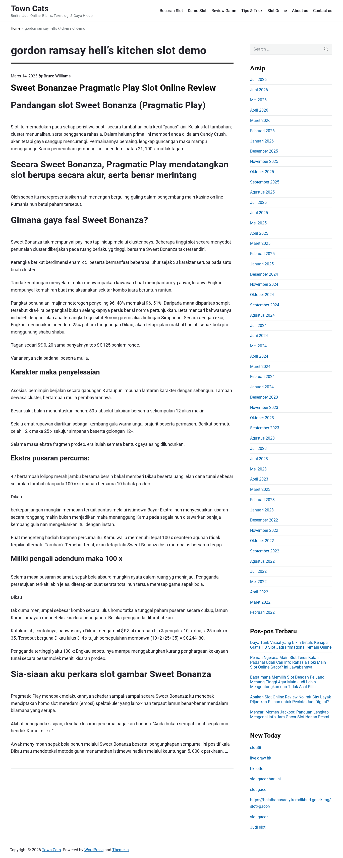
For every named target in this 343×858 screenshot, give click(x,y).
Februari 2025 (262, 253)
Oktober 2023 (262, 417)
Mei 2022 (258, 581)
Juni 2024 (259, 335)
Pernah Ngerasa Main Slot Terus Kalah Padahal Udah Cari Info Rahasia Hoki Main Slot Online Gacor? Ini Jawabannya (288, 662)
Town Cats (51, 849)
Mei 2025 (258, 223)
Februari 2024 (262, 376)
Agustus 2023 (262, 438)
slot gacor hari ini (265, 779)
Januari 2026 (262, 141)
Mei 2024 (258, 346)
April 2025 (259, 233)
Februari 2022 (262, 612)
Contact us (322, 10)
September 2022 (264, 551)
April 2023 (259, 479)
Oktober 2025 (262, 171)
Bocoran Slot (171, 10)
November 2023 (264, 407)
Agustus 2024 (262, 315)
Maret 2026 (260, 120)
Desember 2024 (264, 274)
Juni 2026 (259, 89)
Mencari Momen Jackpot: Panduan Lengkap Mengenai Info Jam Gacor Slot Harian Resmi (289, 714)
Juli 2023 (258, 448)
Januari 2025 (262, 264)
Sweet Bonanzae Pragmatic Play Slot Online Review (113, 87)
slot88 (255, 747)
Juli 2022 (258, 571)
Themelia (120, 849)
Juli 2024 (258, 325)
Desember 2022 (264, 520)
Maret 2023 (260, 489)
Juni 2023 (259, 458)
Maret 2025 (260, 243)
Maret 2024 (260, 366)
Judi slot (257, 827)
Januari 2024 (262, 387)
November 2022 (264, 530)
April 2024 (259, 356)
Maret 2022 (260, 602)
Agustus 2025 (262, 192)
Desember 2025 (264, 151)
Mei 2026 (258, 100)
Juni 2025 (259, 212)
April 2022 (259, 592)
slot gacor (259, 789)
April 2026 (259, 110)
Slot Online (277, 10)
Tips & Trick (251, 10)
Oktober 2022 (262, 540)
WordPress (93, 849)
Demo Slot (197, 10)
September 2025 (264, 182)
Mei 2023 (258, 469)
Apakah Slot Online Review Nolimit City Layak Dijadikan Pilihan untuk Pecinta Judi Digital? (290, 699)
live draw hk (260, 758)
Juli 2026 (258, 79)
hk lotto (256, 768)
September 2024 (264, 305)
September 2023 (264, 427)
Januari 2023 (262, 510)
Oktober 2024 (262, 294)
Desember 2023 (264, 397)
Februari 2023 (262, 499)
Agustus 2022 (262, 561)
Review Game (223, 10)
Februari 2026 (262, 130)
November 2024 (264, 284)
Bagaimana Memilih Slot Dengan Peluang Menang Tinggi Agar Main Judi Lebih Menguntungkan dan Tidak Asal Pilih (287, 682)
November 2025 (264, 161)
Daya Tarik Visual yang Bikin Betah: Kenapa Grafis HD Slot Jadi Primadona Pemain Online (290, 645)
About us (300, 10)
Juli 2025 (258, 202)
